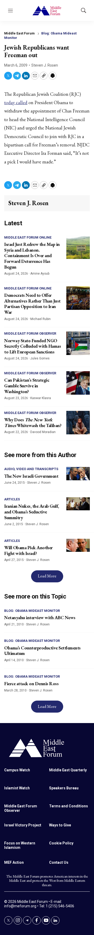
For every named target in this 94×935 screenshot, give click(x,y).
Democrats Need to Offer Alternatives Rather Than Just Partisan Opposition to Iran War (32, 303)
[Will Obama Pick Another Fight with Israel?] (78, 545)
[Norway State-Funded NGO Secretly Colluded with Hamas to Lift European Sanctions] (78, 343)
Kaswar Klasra (40, 398)
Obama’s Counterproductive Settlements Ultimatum (42, 650)
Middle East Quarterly (68, 770)
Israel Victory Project (22, 825)
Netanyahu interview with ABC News (39, 617)
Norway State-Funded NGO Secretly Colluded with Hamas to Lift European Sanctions (32, 346)
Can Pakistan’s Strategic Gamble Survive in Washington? (26, 385)
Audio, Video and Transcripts (31, 469)
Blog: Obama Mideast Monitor (32, 611)
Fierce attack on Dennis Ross (31, 683)
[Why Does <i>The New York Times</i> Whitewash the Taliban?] (78, 422)
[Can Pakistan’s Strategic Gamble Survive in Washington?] (78, 383)
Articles (12, 499)
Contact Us (58, 862)
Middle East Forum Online (27, 237)
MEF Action (14, 862)
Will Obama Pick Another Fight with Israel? (28, 550)
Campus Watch (17, 770)
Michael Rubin (40, 319)
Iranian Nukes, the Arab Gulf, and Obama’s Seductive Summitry (31, 511)
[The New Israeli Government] (78, 473)
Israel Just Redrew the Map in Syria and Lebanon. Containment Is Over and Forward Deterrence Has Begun (32, 255)
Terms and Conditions (68, 806)
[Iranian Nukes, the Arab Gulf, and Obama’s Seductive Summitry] (78, 504)
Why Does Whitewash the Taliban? (32, 422)
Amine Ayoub (39, 273)
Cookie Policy (61, 843)
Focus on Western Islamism (19, 845)
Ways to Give (60, 825)
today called (15, 102)
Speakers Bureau (64, 788)
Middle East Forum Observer (30, 333)
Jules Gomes (40, 358)
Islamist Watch (17, 788)
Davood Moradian (43, 432)
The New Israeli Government (31, 476)
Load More (47, 576)
